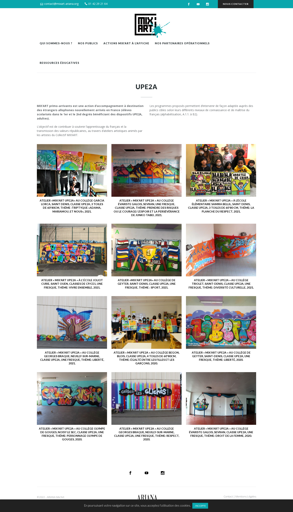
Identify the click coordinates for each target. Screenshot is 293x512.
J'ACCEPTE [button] (200, 505)
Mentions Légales (245, 496)
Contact (228, 496)
